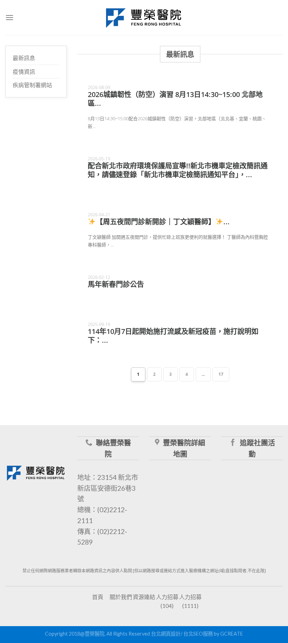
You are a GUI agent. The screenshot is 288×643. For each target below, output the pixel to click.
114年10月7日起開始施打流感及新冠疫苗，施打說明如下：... (173, 336)
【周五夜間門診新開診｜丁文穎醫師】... (163, 221)
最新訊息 (24, 57)
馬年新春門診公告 (116, 284)
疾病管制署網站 (32, 85)
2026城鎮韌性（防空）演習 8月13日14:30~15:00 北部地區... (175, 99)
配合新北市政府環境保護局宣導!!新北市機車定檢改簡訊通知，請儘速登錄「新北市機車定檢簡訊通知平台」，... (178, 170)
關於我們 (121, 596)
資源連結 (144, 596)
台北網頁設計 (166, 634)
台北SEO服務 (198, 634)
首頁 (97, 596)
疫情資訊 (24, 71)
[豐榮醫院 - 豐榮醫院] (144, 17)
